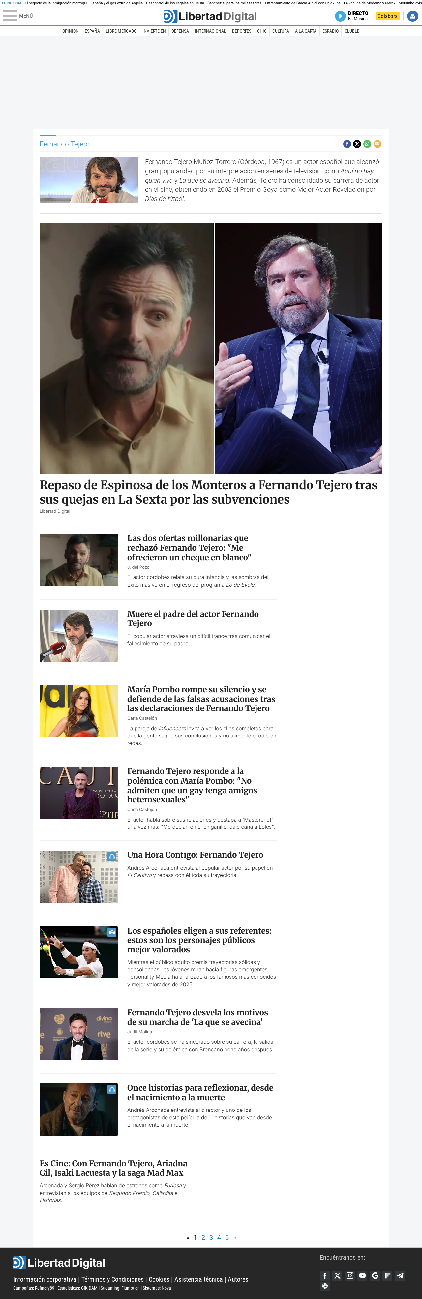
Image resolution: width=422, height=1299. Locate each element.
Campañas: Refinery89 (33, 1288)
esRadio (330, 31)
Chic (262, 31)
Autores (238, 1279)
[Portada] (210, 16)
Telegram (400, 1276)
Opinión (70, 31)
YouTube (362, 1276)
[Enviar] (367, 144)
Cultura (280, 31)
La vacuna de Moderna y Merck (369, 3)
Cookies (159, 1279)
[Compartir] (347, 144)
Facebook (325, 1276)
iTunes (325, 1286)
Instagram (350, 1276)
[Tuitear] (357, 144)
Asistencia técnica (198, 1279)
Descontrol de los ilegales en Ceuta (175, 3)
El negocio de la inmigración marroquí (56, 3)
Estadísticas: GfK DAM (77, 1288)
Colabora (387, 16)
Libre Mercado (121, 31)
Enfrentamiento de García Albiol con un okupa (303, 3)
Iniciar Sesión (412, 16)
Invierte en (154, 31)
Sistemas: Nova (157, 1288)
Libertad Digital (166, 1262)
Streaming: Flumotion (120, 1288)
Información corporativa (44, 1279)
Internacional (210, 31)
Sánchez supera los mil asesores (234, 3)
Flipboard (387, 1276)
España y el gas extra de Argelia (116, 3)
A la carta (305, 31)
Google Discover (375, 1276)
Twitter (337, 1276)
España (92, 31)
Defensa (180, 31)
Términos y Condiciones (112, 1279)
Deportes (241, 31)
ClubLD (352, 31)
